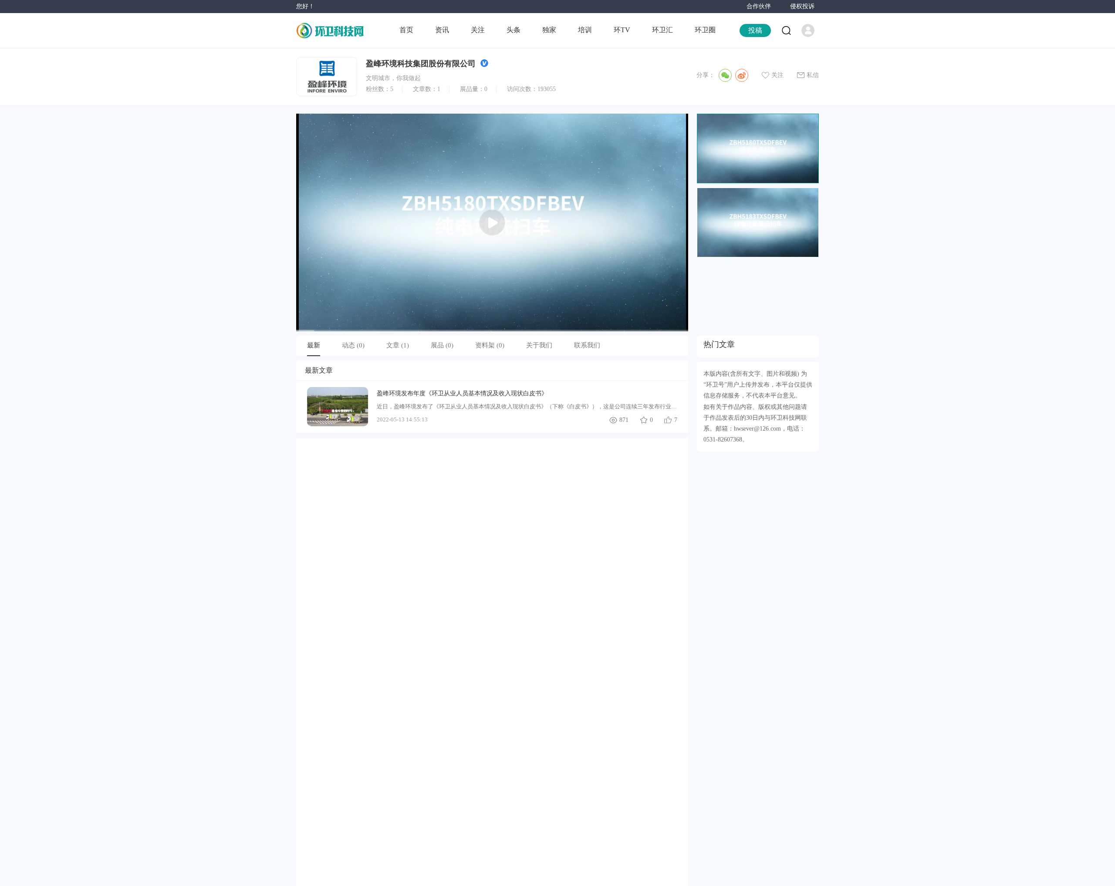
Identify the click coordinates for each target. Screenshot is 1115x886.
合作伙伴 (759, 6)
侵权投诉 (802, 6)
